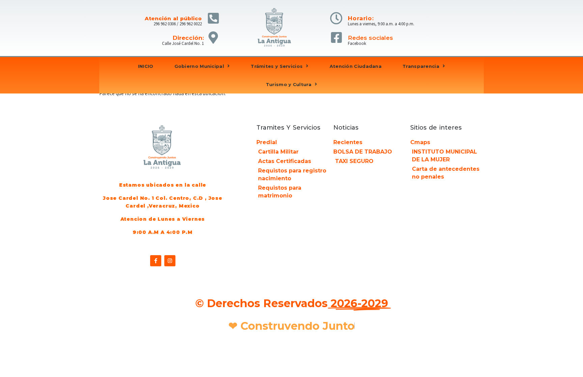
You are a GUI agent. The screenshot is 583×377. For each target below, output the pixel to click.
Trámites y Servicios (277, 66)
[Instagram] (169, 260)
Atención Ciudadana (356, 66)
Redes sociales (370, 37)
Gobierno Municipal (199, 66)
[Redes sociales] (336, 37)
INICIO (146, 66)
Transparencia (420, 66)
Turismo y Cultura (288, 84)
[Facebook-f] (155, 260)
